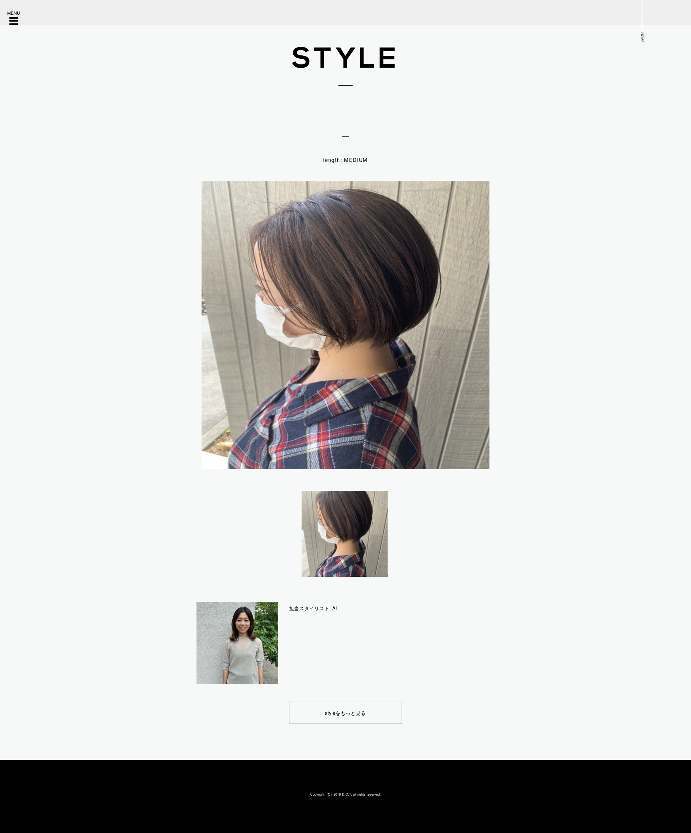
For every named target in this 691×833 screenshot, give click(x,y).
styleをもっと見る (345, 712)
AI (334, 608)
